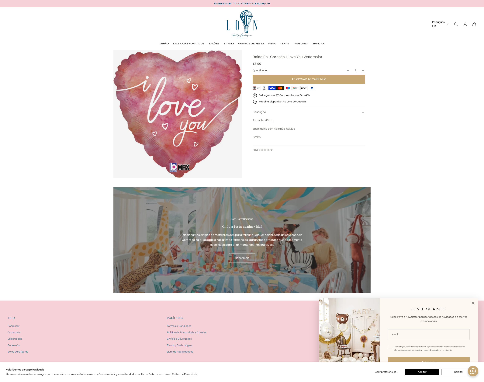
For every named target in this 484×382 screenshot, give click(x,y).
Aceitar (422, 372)
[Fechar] (473, 303)
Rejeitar (458, 372)
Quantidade (260, 70)
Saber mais (242, 258)
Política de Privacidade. (185, 374)
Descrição (259, 112)
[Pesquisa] (456, 24)
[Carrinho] (474, 24)
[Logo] (242, 24)
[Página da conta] (465, 24)
